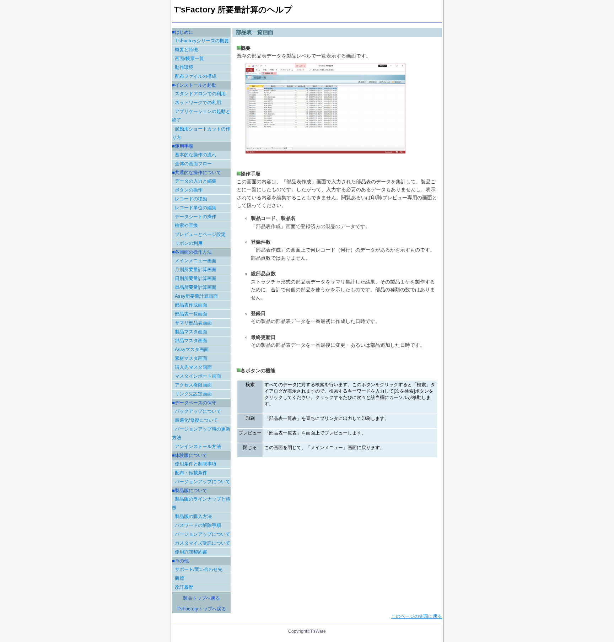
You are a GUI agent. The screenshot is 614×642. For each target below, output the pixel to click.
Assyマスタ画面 (192, 349)
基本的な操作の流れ (195, 154)
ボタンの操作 (189, 190)
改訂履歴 (184, 587)
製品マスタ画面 (191, 331)
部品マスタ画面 (191, 340)
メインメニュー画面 (195, 260)
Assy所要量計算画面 (196, 296)
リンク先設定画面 (193, 393)
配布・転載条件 (191, 472)
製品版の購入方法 (193, 516)
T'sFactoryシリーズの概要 (202, 40)
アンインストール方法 (198, 446)
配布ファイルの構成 (195, 76)
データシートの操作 (195, 216)
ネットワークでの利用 (198, 102)
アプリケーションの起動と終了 (201, 116)
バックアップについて (198, 411)
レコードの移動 (191, 198)
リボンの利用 (189, 243)
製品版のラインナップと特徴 (201, 503)
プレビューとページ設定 (200, 234)
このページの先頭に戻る (416, 616)
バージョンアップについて (202, 481)
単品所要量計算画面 (195, 287)
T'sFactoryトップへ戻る (201, 608)
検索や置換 (186, 225)
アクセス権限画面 (193, 385)
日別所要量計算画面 (195, 278)
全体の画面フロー (193, 163)
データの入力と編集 (195, 181)
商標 (179, 578)
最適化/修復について (196, 420)
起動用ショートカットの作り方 (201, 133)
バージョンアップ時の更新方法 (201, 433)
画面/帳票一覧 (189, 58)
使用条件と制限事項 (195, 463)
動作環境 (184, 67)
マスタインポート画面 (198, 376)
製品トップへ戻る (201, 598)
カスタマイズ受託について (202, 543)
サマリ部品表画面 (193, 322)
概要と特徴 (186, 49)
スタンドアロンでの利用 (200, 93)
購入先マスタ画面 (193, 367)
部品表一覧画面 (191, 314)
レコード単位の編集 (195, 207)
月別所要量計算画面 (195, 269)
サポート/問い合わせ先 (198, 569)
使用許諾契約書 (191, 552)
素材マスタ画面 (191, 358)
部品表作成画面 (191, 305)
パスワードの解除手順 (198, 525)
